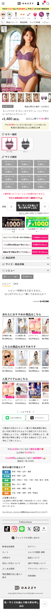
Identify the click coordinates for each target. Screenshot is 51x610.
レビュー (46, 22)
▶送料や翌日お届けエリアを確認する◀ (25, 127)
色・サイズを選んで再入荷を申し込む (21, 604)
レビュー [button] (10, 270)
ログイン (30, 118)
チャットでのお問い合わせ (27, 538)
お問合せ (6, 557)
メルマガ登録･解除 (36, 552)
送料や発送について (37, 563)
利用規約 (32, 576)
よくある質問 (8, 569)
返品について (34, 557)
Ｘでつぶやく (39, 418)
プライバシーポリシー (38, 569)
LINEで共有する (16, 418)
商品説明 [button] (10, 257)
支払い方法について (11, 563)
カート (5, 552)
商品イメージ (12, 22)
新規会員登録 (8, 546)
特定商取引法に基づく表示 (12, 575)
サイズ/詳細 (35, 22)
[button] (47, 57)
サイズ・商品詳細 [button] (15, 264)
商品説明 (23, 22)
